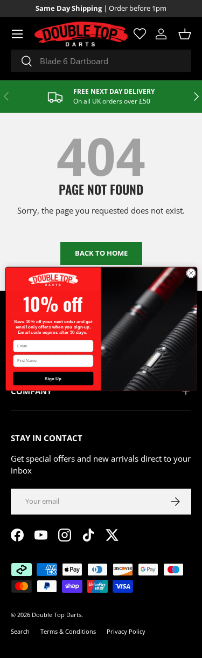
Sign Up (53, 378)
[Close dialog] (190, 273)
